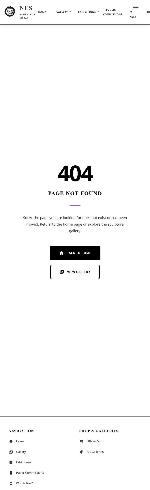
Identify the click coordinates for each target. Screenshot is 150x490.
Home (42, 12)
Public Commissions (112, 12)
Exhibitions (87, 11)
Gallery (62, 11)
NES (26, 7)
